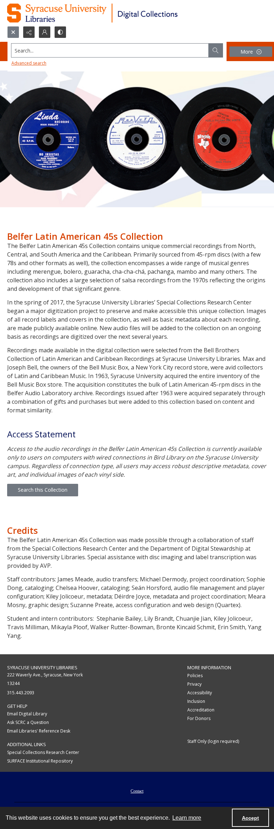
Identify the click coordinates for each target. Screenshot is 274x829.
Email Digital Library (27, 714)
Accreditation (200, 710)
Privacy (194, 684)
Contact (137, 791)
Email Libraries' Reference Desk (38, 731)
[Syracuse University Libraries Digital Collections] (113, 13)
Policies (195, 675)
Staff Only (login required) (213, 741)
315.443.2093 (20, 693)
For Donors (198, 718)
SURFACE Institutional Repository (40, 761)
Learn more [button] (186, 818)
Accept (250, 818)
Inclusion (196, 701)
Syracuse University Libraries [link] (42, 667)
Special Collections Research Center (43, 752)
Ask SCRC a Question (28, 722)
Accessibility (199, 693)
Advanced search (28, 63)
